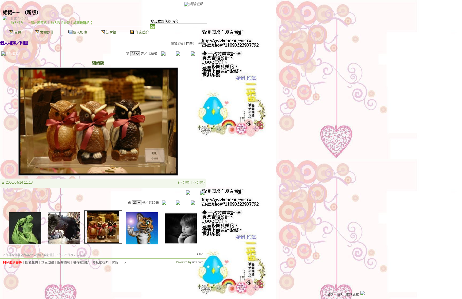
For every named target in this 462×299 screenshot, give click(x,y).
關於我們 (31, 263)
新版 (31, 12)
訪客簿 (111, 32)
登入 (331, 295)
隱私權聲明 (101, 263)
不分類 (184, 182)
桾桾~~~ (11, 12)
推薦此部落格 (37, 23)
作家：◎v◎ (19, 18)
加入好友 (17, 23)
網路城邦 (196, 4)
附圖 (24, 43)
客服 (115, 263)
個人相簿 (80, 32)
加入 (340, 295)
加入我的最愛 (60, 23)
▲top (199, 254)
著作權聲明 (81, 263)
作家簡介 (142, 32)
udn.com (197, 262)
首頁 (17, 32)
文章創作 (47, 32)
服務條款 (63, 263)
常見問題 (47, 263)
